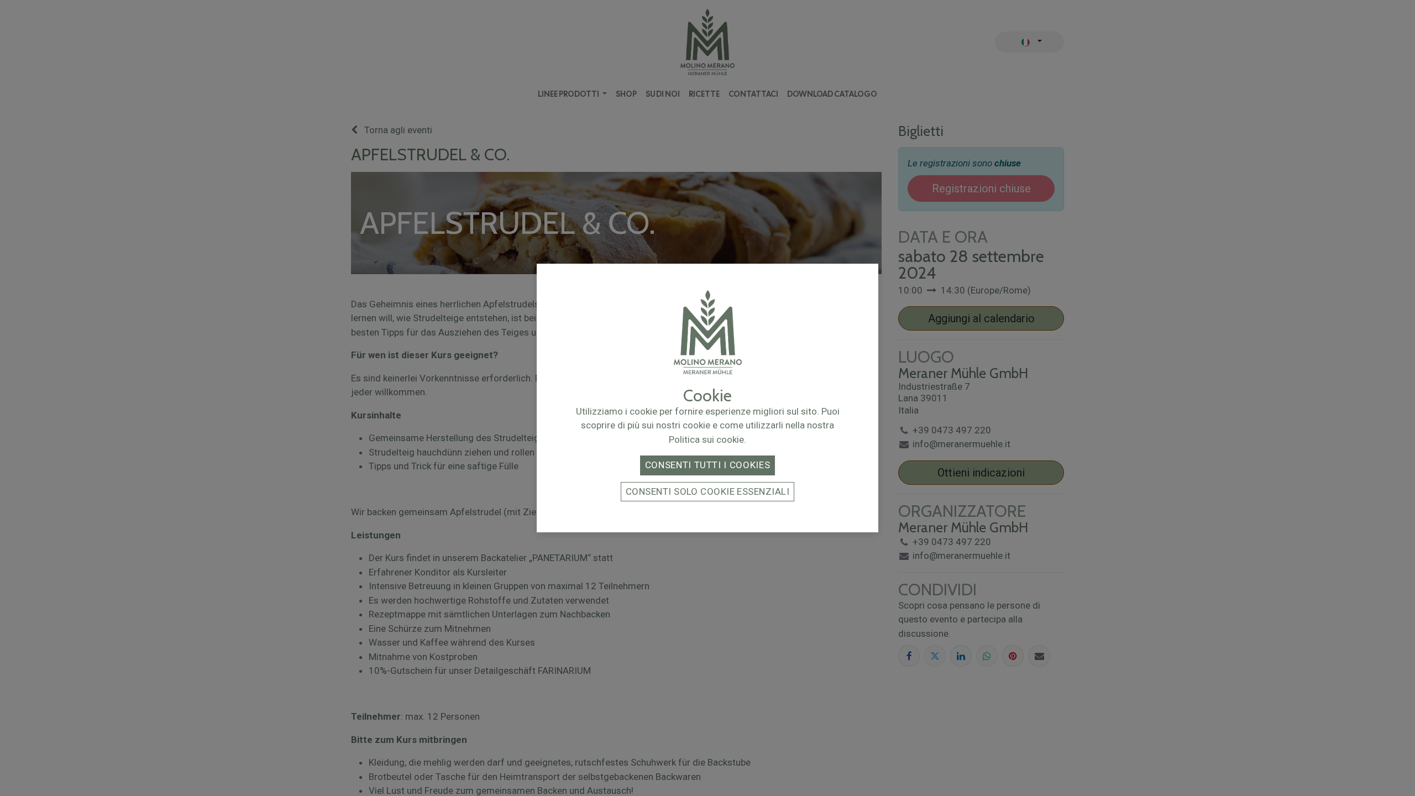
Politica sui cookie (706, 439)
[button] (707, 465)
